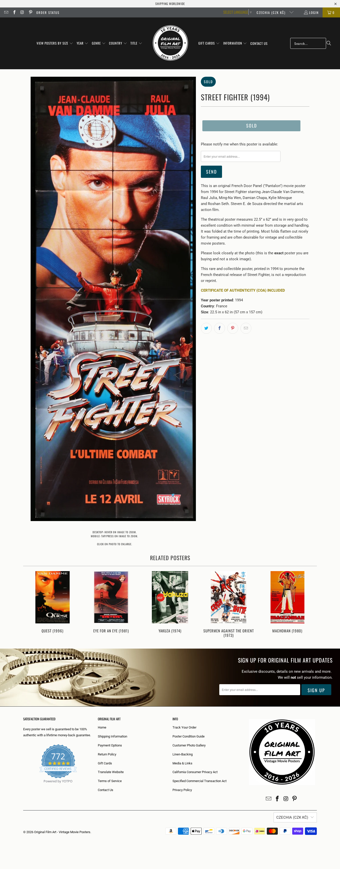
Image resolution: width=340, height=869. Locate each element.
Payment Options (110, 745)
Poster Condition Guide (188, 736)
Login (314, 12)
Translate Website (111, 772)
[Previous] (30, 605)
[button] (55, 43)
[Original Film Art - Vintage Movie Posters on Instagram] (22, 12)
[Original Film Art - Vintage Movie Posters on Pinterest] (30, 12)
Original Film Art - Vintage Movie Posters (62, 832)
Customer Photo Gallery (189, 745)
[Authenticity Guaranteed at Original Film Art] (23, 787)
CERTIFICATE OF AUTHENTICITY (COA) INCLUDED (243, 290)
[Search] (329, 43)
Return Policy (107, 754)
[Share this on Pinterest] (232, 328)
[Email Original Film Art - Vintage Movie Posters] (6, 12)
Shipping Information (112, 736)
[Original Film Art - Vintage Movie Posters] (170, 43)
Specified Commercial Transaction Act (199, 781)
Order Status (47, 12)
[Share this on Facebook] (219, 328)
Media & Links (182, 763)
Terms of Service (110, 781)
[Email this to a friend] (245, 328)
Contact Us (105, 790)
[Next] (309, 605)
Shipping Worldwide (170, 3)
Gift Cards (105, 763)
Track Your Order (184, 727)
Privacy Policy (182, 790)
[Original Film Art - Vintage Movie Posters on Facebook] (14, 12)
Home (102, 727)
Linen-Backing (182, 754)
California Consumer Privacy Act (195, 772)
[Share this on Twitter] (206, 328)
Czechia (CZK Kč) (272, 12)
